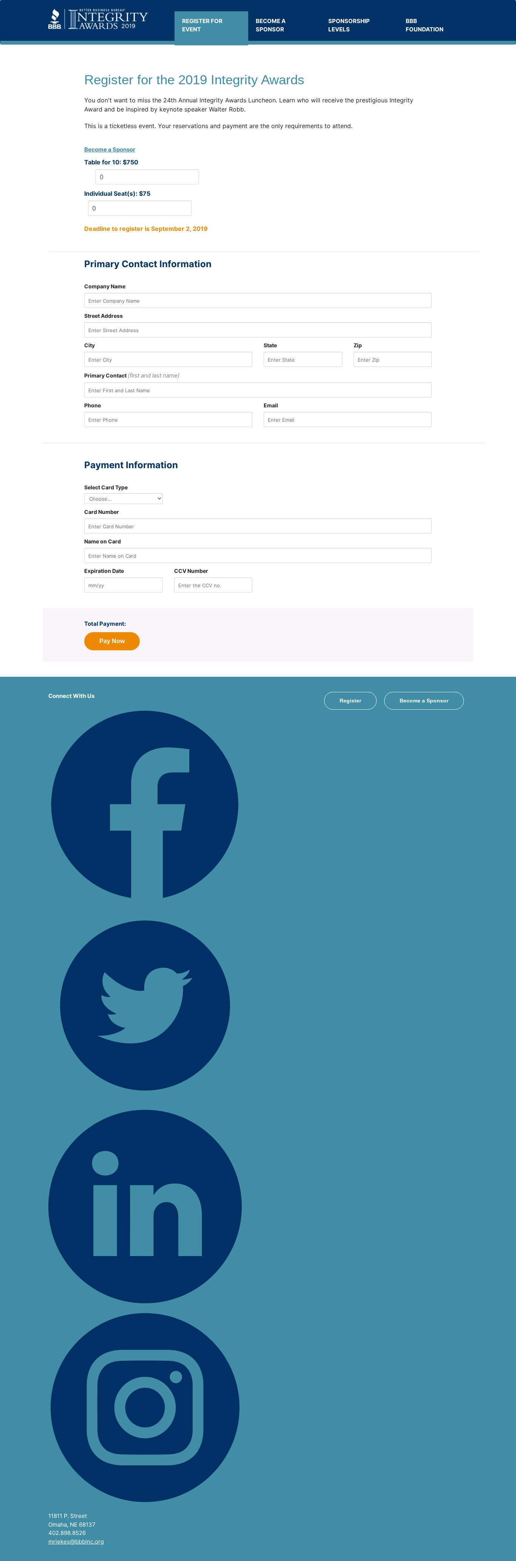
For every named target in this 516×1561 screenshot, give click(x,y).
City (89, 345)
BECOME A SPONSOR (271, 25)
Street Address (103, 316)
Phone (92, 405)
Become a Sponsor (109, 149)
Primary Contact (131, 375)
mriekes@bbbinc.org (76, 1541)
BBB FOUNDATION (424, 25)
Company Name (104, 286)
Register (350, 701)
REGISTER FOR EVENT (202, 25)
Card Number (101, 512)
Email (271, 405)
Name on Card (102, 541)
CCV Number (191, 571)
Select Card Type (106, 487)
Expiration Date (104, 571)
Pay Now (112, 641)
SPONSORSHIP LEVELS (349, 25)
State (270, 345)
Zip (358, 345)
